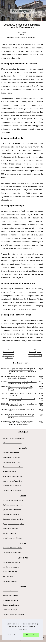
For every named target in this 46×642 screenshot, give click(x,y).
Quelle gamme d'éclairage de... (13, 524)
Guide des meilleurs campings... (13, 519)
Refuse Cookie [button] (13, 635)
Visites (22, 34)
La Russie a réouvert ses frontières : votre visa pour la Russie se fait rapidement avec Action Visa (21, 422)
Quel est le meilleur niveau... (12, 509)
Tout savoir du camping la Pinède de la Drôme (21, 410)
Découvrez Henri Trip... (10, 572)
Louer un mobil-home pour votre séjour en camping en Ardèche (8, 355)
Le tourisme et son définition (12, 538)
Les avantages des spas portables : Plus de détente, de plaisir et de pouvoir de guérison (21, 416)
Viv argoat (22, 32)
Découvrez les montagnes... (12, 457)
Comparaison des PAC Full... (12, 552)
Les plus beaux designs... (11, 567)
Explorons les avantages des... (13, 505)
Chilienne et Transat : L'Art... (12, 548)
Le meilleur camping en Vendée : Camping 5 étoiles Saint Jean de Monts (22, 382)
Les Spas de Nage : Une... (12, 462)
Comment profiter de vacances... (14, 438)
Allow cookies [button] (31, 635)
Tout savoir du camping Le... (12, 610)
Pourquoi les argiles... (10, 471)
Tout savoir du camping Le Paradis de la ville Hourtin (22, 394)
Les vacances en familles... (12, 562)
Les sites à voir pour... (10, 581)
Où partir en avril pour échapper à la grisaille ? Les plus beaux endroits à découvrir (20, 388)
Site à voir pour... (8, 576)
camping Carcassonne (18, 69)
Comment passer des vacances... (14, 614)
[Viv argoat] (23, 10)
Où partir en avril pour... (11, 605)
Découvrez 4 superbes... (11, 528)
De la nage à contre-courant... (13, 476)
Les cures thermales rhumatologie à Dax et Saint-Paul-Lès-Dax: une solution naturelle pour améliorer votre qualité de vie (22, 371)
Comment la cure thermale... (12, 486)
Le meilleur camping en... (11, 600)
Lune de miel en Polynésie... (12, 481)
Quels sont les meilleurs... (11, 514)
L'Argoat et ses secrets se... (12, 443)
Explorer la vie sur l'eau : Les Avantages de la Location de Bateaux (21, 377)
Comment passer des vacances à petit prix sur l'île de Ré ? (35, 354)
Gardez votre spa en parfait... (13, 467)
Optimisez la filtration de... (11, 453)
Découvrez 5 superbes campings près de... (21, 37)
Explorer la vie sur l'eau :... (12, 595)
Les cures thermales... (10, 591)
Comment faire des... (10, 533)
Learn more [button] (22, 629)
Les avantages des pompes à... (13, 500)
